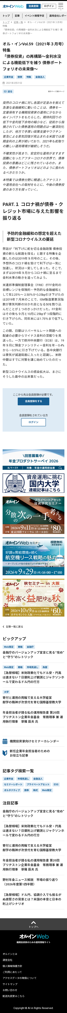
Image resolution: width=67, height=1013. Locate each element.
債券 (20, 77)
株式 (35, 790)
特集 (29, 77)
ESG (56, 784)
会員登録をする (33, 401)
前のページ (52, 91)
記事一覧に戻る (14, 626)
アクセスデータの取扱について (20, 978)
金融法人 (40, 77)
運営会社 (7, 960)
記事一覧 (18, 22)
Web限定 (47, 790)
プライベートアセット (38, 784)
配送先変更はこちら (14, 996)
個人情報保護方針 (12, 966)
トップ (6, 15)
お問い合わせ (10, 990)
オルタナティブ (12, 790)
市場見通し (23, 779)
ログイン (49, 6)
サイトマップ (10, 984)
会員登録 (33, 6)
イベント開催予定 (34, 15)
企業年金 (8, 77)
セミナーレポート (13, 784)
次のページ (60, 91)
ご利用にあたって (12, 972)
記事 (17, 15)
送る (10, 91)
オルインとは (10, 954)
